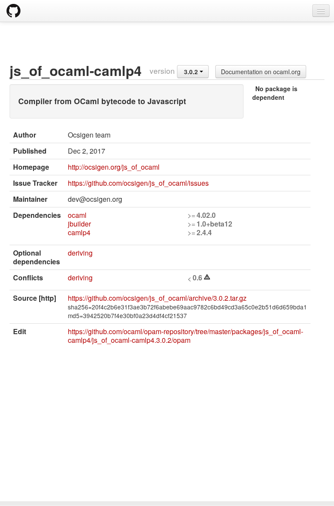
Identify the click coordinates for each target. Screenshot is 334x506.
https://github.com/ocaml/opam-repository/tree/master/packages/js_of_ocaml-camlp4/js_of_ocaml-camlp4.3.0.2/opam (185, 335)
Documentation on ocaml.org (261, 71)
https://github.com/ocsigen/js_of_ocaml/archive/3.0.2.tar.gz (157, 298)
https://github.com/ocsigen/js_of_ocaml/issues (138, 183)
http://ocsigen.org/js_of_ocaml (114, 167)
